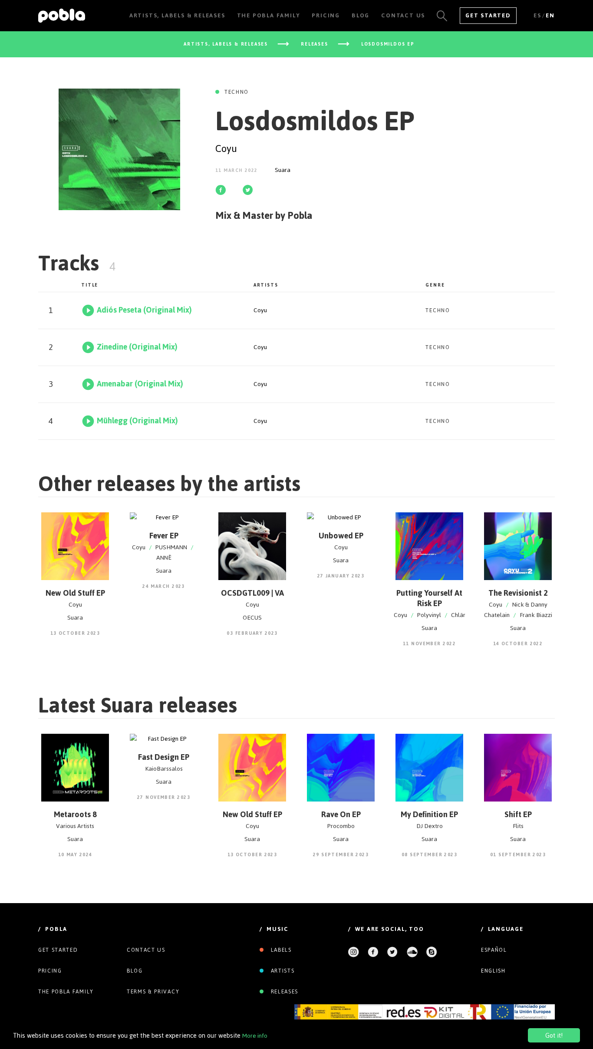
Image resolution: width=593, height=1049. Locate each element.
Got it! (554, 1035)
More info (254, 1036)
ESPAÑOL (494, 950)
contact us (146, 950)
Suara (282, 170)
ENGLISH (493, 971)
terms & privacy (153, 991)
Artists (281, 971)
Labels (280, 950)
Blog (135, 971)
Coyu (226, 148)
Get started (58, 950)
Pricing (50, 971)
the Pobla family (66, 991)
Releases (283, 991)
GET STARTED (488, 15)
